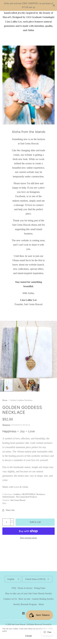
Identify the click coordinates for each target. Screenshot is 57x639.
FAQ (14, 588)
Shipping (6, 425)
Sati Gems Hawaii (17, 500)
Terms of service (25, 588)
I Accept (28, 636)
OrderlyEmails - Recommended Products (19, 497)
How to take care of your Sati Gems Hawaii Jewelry (28, 593)
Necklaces (40, 494)
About (41, 604)
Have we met (24, 599)
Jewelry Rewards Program (25, 604)
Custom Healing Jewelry (43, 599)
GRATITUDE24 (28, 494)
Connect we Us (10, 599)
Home (4, 400)
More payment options (28, 538)
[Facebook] (23, 613)
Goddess (17, 494)
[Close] (54, 5)
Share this (10, 510)
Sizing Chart (39, 588)
